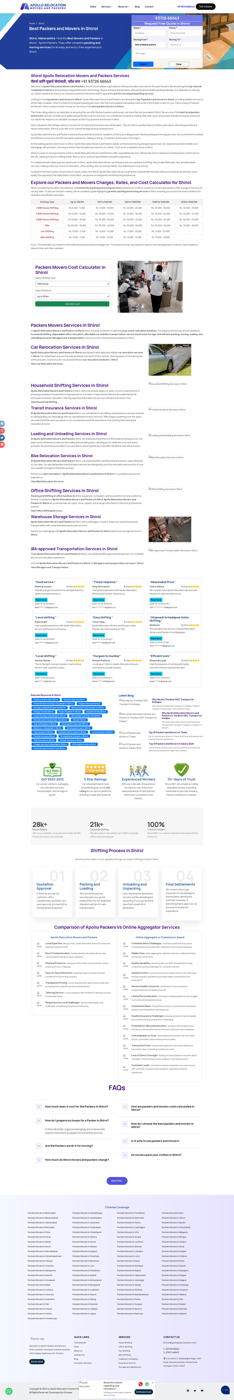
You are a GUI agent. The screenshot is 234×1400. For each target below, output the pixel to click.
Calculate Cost (72, 303)
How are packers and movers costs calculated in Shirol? (162, 1108)
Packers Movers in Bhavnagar (42, 1213)
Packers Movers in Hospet (174, 1251)
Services (106, 6)
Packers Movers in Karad (84, 1241)
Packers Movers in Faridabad (130, 1213)
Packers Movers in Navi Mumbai (43, 1251)
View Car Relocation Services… (47, 363)
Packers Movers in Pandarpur (86, 1270)
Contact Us (79, 1355)
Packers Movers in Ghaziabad (176, 1227)
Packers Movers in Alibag (84, 1299)
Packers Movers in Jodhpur (85, 1309)
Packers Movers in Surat (39, 1237)
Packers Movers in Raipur (174, 1304)
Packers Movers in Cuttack (40, 1289)
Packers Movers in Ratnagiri (41, 1227)
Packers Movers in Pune (39, 1232)
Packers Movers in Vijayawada (131, 1275)
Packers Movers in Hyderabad (86, 1227)
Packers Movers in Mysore (129, 1309)
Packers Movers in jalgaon (84, 1251)
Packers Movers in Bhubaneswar (43, 1218)
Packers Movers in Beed (39, 1285)
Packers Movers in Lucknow (130, 1241)
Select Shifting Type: (45, 277)
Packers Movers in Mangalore (42, 1270)
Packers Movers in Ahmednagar (87, 1213)
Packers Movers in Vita (128, 1232)
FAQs (76, 1346)
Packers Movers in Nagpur (174, 1280)
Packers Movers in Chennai (40, 1265)
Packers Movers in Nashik (84, 1275)
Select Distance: (43, 290)
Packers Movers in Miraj (173, 1246)
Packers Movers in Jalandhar (86, 1222)
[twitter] (195, 1390)
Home (93, 6)
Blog (137, 6)
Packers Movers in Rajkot (129, 1270)
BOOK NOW (37, 1361)
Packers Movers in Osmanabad (42, 1222)
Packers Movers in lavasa (129, 1237)
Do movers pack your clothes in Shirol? (156, 1155)
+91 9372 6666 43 (186, 6)
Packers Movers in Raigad (174, 1275)
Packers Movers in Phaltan (129, 1289)
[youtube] (202, 1390)
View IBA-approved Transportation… (50, 567)
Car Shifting (124, 1350)
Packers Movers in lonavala (41, 1294)
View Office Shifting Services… (47, 510)
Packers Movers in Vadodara (41, 1299)
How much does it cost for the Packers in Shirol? (76, 1106)
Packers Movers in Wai (172, 1299)
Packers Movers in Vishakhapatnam (45, 1256)
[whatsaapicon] (8, 1391)
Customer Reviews (83, 1363)
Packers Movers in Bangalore (86, 1285)
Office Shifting (125, 1346)
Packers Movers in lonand (40, 1309)
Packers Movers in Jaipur (84, 1313)
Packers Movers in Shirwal (129, 1246)
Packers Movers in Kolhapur (130, 1265)
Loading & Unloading (128, 1359)
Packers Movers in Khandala (85, 1256)
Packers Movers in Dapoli (174, 1265)
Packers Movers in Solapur (129, 1304)
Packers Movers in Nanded (174, 1309)
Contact (149, 6)
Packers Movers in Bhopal (174, 1237)
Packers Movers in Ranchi (40, 1275)
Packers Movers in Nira (172, 1213)
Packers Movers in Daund (84, 1294)
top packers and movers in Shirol (63, 99)
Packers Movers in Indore (40, 1313)
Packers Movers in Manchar (130, 1313)
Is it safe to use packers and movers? (155, 1141)
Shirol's (89, 86)
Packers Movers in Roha (173, 1261)
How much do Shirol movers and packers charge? (77, 1160)
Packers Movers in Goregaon (41, 1280)
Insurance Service (127, 1363)
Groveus (68, 1392)
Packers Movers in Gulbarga (175, 1285)
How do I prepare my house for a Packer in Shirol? (77, 1120)
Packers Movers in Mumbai (85, 1304)
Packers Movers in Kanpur (174, 1241)
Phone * (173, 28)
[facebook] (188, 1390)
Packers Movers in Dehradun (130, 1218)
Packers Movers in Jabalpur (130, 1251)
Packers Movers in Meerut (174, 1294)
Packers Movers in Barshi (173, 1222)
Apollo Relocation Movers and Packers (64, 86)
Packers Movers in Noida (39, 1241)
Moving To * (175, 40)
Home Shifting (125, 1342)
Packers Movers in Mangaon (175, 1270)
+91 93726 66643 (96, 81)
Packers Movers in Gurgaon (175, 1289)
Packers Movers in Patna (129, 1222)
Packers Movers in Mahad (84, 1246)
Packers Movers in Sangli (129, 1285)
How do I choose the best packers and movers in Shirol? (162, 1125)
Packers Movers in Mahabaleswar (133, 1294)
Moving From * (141, 40)
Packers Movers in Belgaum (175, 1232)
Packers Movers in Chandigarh (86, 1232)
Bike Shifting (125, 1355)
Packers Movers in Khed (128, 1261)
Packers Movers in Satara (84, 1237)
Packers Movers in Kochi (39, 1246)
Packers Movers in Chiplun (174, 1256)
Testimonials (80, 1342)
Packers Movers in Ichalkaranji (42, 1318)
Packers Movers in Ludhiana (85, 1289)
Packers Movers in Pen (38, 1304)
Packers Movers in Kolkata (174, 1313)
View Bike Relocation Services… (48, 481)
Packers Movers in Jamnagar (130, 1280)
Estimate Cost (143, 1391)
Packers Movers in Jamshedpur (87, 1218)
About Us (123, 6)
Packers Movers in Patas (128, 1299)
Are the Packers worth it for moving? (69, 1146)
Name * (137, 28)
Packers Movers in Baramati (85, 1261)
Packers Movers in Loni (83, 1265)
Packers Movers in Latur (128, 1256)
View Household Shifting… (44, 401)
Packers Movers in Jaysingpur (131, 1227)
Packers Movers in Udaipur (40, 1261)
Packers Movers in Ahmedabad (87, 1280)
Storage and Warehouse (130, 1367)
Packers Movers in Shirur (173, 1218)
